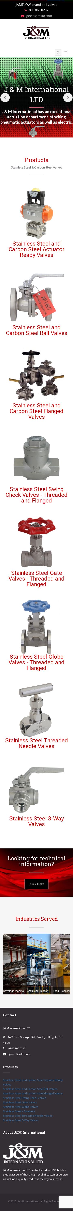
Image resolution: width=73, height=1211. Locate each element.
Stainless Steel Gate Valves (20, 1102)
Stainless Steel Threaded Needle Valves (36, 743)
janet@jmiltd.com (39, 16)
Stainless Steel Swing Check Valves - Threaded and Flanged (36, 495)
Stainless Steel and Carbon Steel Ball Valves (36, 330)
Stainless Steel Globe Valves (20, 1107)
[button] (5, 97)
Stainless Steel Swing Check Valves (24, 1098)
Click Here (36, 884)
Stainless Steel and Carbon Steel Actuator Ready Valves (36, 249)
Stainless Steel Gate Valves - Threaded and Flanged (36, 579)
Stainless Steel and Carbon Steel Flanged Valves (36, 411)
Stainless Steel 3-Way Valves (36, 821)
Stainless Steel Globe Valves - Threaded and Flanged (36, 662)
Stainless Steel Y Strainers (19, 1111)
